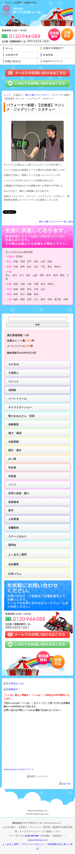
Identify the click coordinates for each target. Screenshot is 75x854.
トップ (7, 95)
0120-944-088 (32, 835)
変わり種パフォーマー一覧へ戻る (56, 222)
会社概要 (13, 564)
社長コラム (14, 573)
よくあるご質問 (17, 554)
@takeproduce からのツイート (19, 769)
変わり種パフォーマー (36, 95)
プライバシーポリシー (33, 844)
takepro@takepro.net (37, 840)
